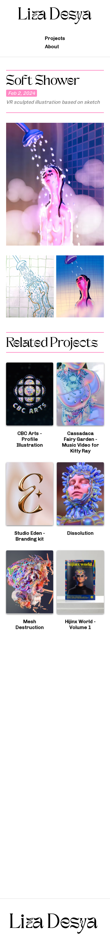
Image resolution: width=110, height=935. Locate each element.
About (52, 46)
